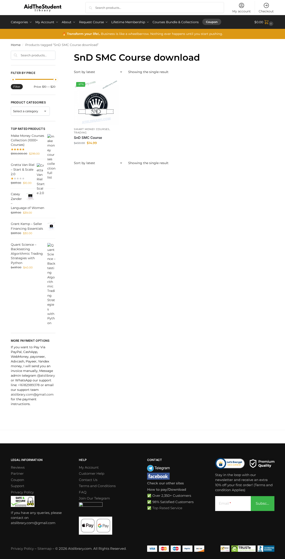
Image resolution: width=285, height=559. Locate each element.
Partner (17, 473)
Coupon (17, 480)
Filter (16, 86)
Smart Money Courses (91, 129)
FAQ (83, 492)
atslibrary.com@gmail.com (32, 394)
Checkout (266, 11)
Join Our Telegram (94, 498)
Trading (80, 132)
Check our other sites (165, 483)
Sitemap (44, 548)
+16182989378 (29, 385)
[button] (264, 22)
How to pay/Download (166, 489)
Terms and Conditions (97, 486)
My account (241, 11)
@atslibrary (46, 375)
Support (17, 486)
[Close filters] (56, 53)
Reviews (18, 467)
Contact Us (88, 480)
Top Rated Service (167, 508)
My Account (89, 467)
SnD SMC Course (88, 137)
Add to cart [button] (96, 153)
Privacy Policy (22, 492)
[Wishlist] (112, 86)
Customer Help (91, 473)
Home (16, 45)
